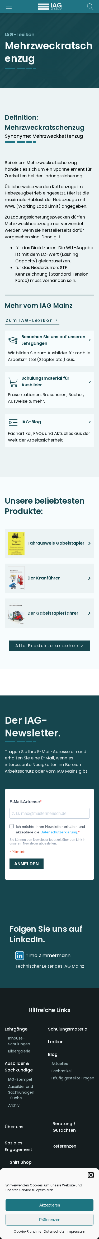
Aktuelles (59, 1063)
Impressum (76, 1231)
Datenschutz (54, 1231)
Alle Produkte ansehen (49, 646)
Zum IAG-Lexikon (32, 320)
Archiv (14, 1105)
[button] (90, 1175)
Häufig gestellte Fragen (72, 1078)
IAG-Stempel (20, 1079)
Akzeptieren (49, 1205)
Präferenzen (49, 1219)
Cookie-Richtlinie (27, 1231)
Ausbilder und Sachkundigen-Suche (21, 1092)
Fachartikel (61, 1071)
